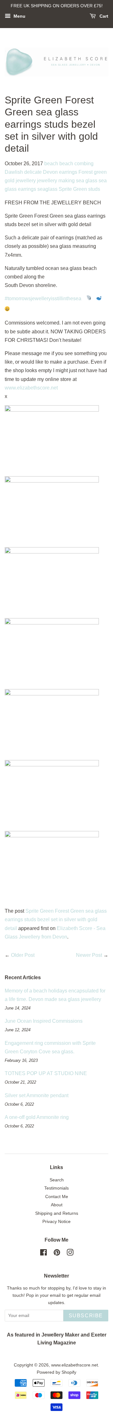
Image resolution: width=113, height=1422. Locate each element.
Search (57, 1180)
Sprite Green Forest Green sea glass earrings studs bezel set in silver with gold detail (56, 919)
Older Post (23, 955)
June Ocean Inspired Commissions (44, 1021)
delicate (33, 172)
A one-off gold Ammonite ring (37, 1117)
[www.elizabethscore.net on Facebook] (43, 1253)
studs (94, 189)
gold (9, 180)
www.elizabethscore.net (31, 387)
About (56, 1205)
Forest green (92, 172)
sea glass (86, 180)
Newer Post (89, 955)
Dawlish (14, 172)
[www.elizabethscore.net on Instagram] (70, 1253)
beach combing (76, 163)
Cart (103, 16)
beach (51, 163)
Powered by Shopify (56, 1372)
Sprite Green (73, 189)
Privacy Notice (56, 1221)
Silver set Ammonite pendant (36, 1095)
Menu (18, 16)
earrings (68, 172)
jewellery (26, 180)
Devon (50, 172)
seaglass (47, 189)
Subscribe (86, 1315)
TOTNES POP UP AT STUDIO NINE (46, 1073)
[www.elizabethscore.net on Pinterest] (56, 1253)
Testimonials (56, 1188)
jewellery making (56, 180)
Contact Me (56, 1196)
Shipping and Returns (56, 1213)
